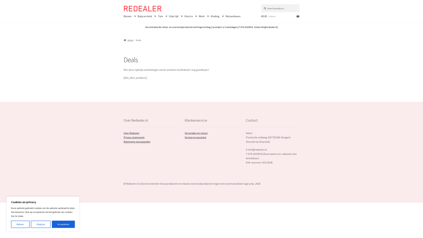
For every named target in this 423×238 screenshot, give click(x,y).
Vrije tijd (173, 16)
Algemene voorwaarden (137, 141)
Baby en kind (145, 16)
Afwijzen (41, 224)
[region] (43, 214)
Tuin (160, 16)
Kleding (215, 16)
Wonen (128, 16)
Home (130, 40)
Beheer (20, 224)
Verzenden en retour (196, 133)
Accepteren (63, 224)
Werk (202, 16)
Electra (188, 16)
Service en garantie (195, 137)
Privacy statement (134, 137)
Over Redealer (131, 133)
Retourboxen (233, 16)
